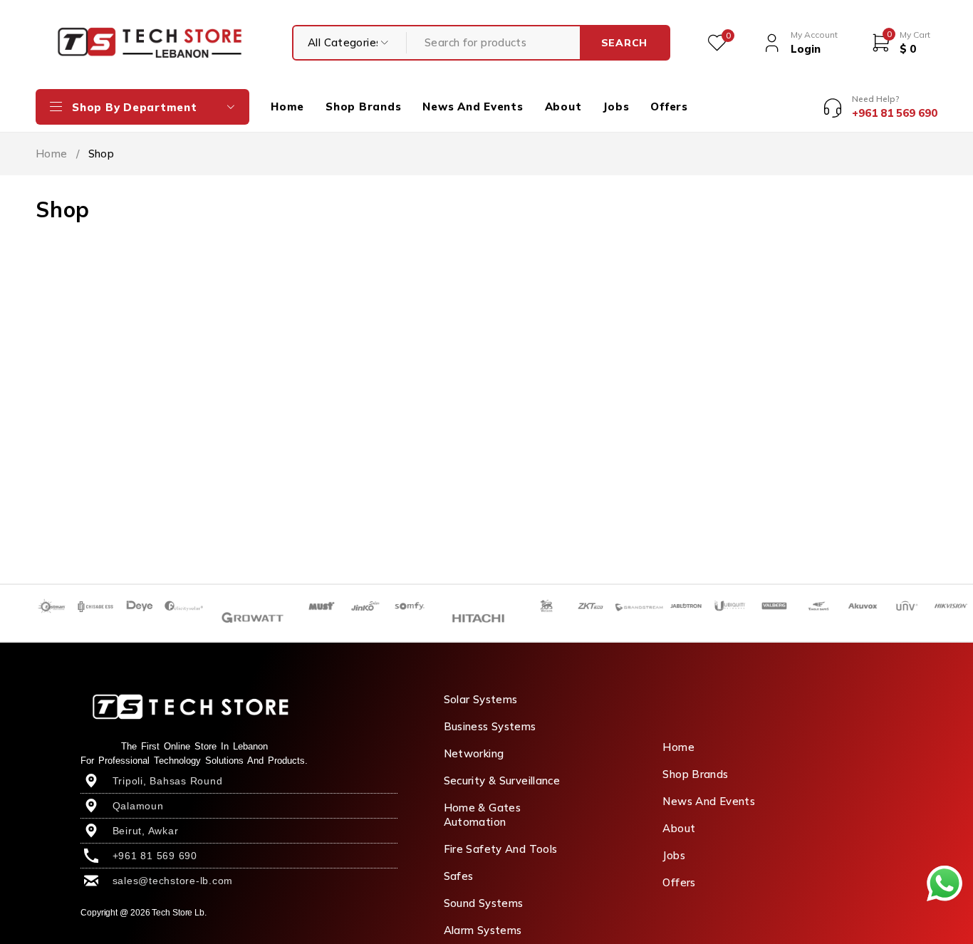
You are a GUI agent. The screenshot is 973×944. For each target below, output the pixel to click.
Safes (459, 876)
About (678, 828)
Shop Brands (695, 774)
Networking (474, 753)
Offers (678, 882)
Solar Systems (481, 699)
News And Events (708, 801)
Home (52, 153)
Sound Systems (484, 903)
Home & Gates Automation (482, 815)
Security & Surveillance (502, 780)
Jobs (673, 855)
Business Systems (490, 726)
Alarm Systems (483, 930)
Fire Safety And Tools (501, 849)
